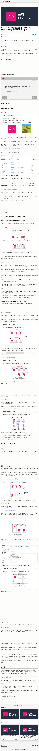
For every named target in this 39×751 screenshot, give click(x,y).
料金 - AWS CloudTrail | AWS (10, 357)
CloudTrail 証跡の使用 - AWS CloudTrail (10, 189)
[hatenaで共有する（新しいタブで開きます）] (33, 34)
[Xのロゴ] (35, 746)
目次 (36, 4)
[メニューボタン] (1, 1)
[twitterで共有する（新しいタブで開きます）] (37, 34)
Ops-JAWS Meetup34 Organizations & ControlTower (16, 49)
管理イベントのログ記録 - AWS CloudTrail (13, 148)
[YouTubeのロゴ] (37, 746)
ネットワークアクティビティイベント (10, 196)
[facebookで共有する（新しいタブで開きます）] (35, 34)
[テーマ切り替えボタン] (38, 1)
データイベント (5, 195)
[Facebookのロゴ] (33, 746)
